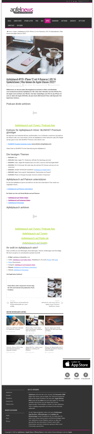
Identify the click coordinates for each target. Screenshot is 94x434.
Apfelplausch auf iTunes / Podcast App (35, 125)
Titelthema (30, 85)
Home (10, 31)
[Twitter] (74, 1)
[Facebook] (71, 1)
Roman (49, 260)
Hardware (55, 21)
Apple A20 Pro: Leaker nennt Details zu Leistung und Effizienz (34, 348)
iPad (37, 21)
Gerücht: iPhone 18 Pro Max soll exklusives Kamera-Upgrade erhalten (14, 348)
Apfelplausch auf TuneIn (34, 233)
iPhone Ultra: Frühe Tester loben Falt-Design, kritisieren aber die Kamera (34, 329)
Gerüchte (73, 21)
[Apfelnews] (21, 10)
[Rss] (67, 1)
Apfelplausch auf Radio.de (35, 238)
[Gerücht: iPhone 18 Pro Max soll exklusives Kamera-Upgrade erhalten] (15, 339)
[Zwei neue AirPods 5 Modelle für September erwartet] (15, 320)
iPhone (17, 86)
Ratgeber (20, 25)
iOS (11, 86)
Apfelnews (9, 392)
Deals (9, 21)
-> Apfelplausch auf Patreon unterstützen (19, 189)
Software (64, 21)
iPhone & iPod (28, 21)
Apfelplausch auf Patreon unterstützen (25, 267)
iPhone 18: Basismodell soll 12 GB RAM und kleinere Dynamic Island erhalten (54, 348)
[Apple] (76, 1)
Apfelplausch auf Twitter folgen (18, 197)
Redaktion (9, 398)
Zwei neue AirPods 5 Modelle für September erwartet (14, 328)
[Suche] (87, 1)
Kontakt (8, 395)
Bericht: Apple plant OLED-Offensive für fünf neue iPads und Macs (53, 329)
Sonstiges (11, 25)
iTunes (10, 262)
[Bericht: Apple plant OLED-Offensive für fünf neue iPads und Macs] (54, 320)
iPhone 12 (22, 86)
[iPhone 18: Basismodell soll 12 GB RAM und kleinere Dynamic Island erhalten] (54, 339)
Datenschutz (10, 404)
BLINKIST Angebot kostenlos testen (19, 144)
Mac (42, 21)
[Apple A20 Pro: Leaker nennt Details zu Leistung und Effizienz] (35, 339)
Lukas (56, 260)
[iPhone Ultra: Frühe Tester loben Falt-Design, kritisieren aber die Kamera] (35, 320)
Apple (47, 21)
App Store (82, 21)
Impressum (9, 401)
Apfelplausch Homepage (16, 203)
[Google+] (69, 1)
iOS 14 (14, 86)
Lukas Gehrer (18, 85)
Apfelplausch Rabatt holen (42, 170)
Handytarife (18, 21)
